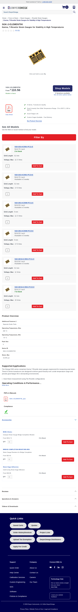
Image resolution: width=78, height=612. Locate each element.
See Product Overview (34, 121)
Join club (54, 587)
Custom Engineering (17, 582)
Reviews (5, 491)
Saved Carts (18, 525)
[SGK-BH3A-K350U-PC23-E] (7, 289)
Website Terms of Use (36, 609)
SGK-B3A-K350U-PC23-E (24, 175)
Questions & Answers (10, 499)
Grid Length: (8, 156)
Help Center (14, 573)
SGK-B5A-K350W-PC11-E (24, 203)
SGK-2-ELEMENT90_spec (17, 398)
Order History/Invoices (22, 532)
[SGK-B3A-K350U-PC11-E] (7, 149)
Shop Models (62, 88)
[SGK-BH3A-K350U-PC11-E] (7, 261)
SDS (11, 587)
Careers (33, 577)
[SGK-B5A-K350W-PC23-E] (7, 233)
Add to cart (37, 166)
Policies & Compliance (18, 596)
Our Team (33, 582)
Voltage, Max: (9, 160)
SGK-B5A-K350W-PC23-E (24, 231)
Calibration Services (17, 577)
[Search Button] (74, 12)
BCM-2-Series (7, 432)
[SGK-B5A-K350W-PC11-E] (7, 205)
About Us (33, 568)
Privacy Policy (24, 609)
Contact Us (34, 573)
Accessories (7, 420)
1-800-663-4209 (47, 2)
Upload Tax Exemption (22, 539)
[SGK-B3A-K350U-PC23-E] (7, 177)
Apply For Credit (20, 547)
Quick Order (14, 568)
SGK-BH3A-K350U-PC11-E (24, 259)
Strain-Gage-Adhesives (11, 467)
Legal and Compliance (51, 609)
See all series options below (62, 94)
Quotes (34, 525)
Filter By (39, 137)
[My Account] (74, 7)
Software (13, 592)
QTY (4, 441)
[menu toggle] (4, 8)
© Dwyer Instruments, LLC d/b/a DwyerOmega (39, 604)
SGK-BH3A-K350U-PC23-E (24, 287)
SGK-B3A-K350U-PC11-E (24, 147)
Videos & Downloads (10, 506)
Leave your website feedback (57, 596)
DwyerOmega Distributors (50, 539)
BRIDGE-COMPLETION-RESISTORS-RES (16, 449)
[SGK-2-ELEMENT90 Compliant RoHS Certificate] (6, 412)
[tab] (39, 396)
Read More (5, 385)
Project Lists (45, 532)
